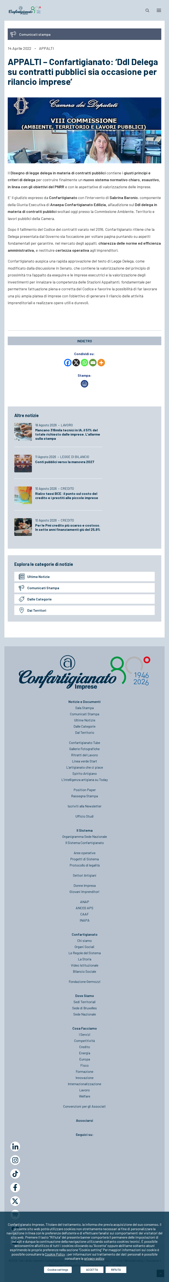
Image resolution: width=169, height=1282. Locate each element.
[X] (76, 362)
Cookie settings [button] (58, 1269)
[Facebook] (68, 362)
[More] (101, 362)
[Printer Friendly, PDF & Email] (84, 386)
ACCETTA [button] (92, 1269)
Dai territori (36, 610)
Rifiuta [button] (116, 1269)
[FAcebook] (15, 1187)
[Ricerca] (145, 10)
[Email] (93, 362)
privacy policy (94, 1258)
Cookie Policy (55, 1254)
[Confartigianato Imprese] (25, 10)
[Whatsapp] (84, 362)
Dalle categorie (39, 599)
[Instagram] (15, 1160)
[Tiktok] (15, 1174)
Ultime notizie (38, 576)
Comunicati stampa (43, 588)
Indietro (84, 341)
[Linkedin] (15, 1146)
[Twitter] (15, 1201)
